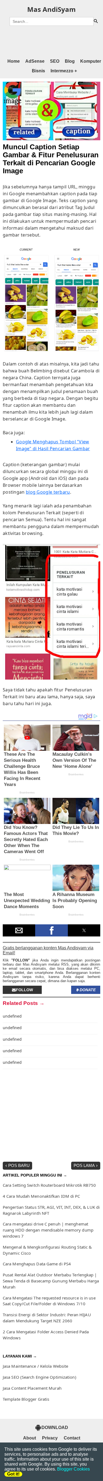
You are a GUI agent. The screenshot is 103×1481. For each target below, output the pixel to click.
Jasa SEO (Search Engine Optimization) (39, 1377)
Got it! (13, 1474)
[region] (51, 41)
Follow (24, 990)
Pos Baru (19, 1165)
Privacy (50, 1438)
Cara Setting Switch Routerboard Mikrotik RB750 (49, 1185)
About (29, 1438)
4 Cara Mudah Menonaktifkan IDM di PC (41, 1196)
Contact (72, 1438)
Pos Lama (84, 1165)
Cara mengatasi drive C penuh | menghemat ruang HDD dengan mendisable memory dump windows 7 (48, 1230)
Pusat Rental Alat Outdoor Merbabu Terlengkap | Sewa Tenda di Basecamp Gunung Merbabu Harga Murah (51, 1281)
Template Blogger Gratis (26, 1399)
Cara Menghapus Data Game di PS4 (37, 1263)
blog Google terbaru (48, 492)
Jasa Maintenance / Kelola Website (35, 1366)
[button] (19, 930)
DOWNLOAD (54, 1427)
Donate (88, 990)
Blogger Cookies (73, 1469)
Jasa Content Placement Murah (32, 1388)
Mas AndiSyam (51, 9)
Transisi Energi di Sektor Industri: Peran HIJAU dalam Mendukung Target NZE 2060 (47, 1317)
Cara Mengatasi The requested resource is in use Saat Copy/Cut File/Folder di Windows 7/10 (49, 1301)
